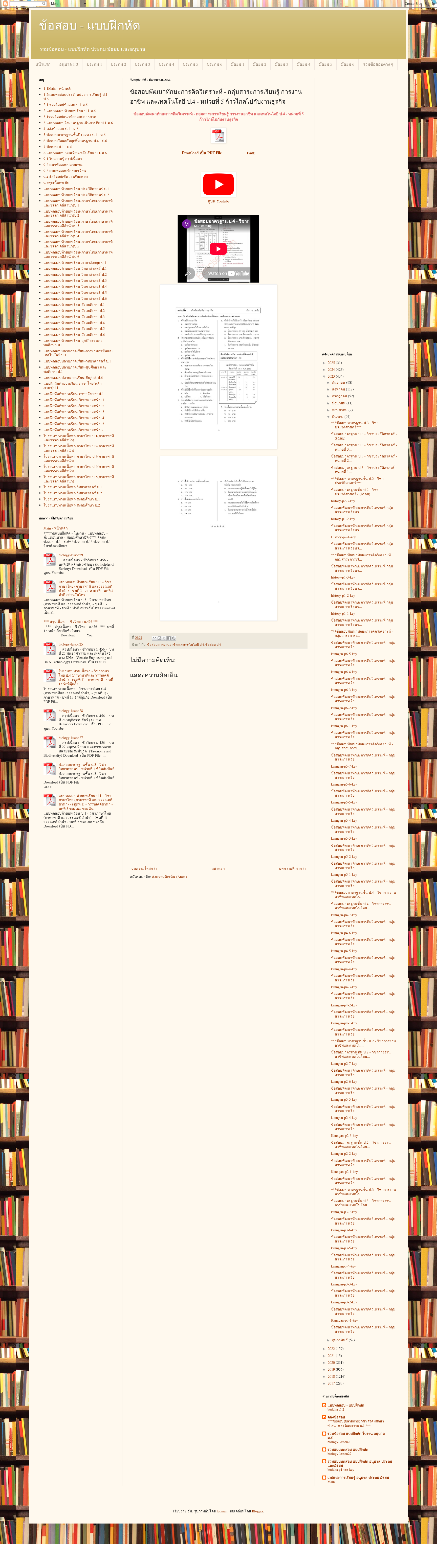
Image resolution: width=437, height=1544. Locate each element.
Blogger (257, 1511)
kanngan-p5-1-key (344, 874)
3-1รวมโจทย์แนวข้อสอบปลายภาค (69, 116)
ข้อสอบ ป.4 (213, 644)
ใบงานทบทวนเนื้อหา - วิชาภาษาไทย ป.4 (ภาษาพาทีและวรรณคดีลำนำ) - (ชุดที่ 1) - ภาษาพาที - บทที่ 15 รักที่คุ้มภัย (86, 677)
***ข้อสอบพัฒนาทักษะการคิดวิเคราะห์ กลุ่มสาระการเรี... (361, 557)
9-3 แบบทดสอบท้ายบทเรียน (64, 170)
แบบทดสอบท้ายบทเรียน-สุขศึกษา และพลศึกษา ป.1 (72, 342)
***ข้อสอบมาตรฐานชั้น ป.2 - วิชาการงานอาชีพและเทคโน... (363, 1043)
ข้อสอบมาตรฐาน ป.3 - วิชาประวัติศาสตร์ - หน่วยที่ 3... (364, 447)
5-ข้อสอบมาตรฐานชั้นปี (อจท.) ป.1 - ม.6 (74, 134)
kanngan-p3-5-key (344, 1248)
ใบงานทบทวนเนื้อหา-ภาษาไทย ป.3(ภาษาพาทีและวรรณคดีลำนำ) (78, 458)
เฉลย (250, 152)
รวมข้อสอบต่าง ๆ (378, 64)
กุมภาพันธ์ (340, 1340)
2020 (332, 1362)
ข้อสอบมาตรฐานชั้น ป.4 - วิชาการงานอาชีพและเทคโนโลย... (361, 905)
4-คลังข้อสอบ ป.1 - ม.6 (60, 128)
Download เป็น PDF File (203, 152)
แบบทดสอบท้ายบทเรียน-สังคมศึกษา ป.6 (74, 334)
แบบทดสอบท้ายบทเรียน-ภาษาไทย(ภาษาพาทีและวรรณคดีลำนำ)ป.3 (78, 223)
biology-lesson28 (71, 710)
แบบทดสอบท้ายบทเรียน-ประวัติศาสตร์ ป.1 (76, 188)
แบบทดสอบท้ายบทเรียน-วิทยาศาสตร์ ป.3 (75, 280)
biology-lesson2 (338, 1441)
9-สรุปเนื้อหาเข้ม (56, 182)
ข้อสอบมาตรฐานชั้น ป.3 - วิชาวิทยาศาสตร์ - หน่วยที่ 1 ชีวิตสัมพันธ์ (87, 766)
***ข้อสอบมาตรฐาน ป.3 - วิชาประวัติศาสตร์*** (355, 424)
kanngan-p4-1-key (344, 1023)
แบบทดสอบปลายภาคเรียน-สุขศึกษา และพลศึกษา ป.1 (75, 369)
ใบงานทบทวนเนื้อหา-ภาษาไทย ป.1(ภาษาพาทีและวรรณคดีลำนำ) (78, 438)
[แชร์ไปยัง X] (164, 638)
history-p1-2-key (343, 518)
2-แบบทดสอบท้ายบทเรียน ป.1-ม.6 (69, 110)
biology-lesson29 (71, 554)
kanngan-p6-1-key (344, 725)
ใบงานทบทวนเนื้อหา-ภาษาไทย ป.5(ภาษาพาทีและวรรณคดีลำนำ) (78, 478)
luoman (222, 1511)
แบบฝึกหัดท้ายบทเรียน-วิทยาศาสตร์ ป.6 (73, 429)
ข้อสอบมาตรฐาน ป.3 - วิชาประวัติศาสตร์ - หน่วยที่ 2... (364, 458)
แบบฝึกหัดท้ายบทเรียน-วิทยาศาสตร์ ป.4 (73, 417)
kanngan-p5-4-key (344, 820)
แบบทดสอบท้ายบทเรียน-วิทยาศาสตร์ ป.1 (75, 268)
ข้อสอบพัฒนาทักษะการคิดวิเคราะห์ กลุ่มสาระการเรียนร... (362, 509)
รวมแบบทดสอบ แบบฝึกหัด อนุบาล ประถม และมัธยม (359, 1463)
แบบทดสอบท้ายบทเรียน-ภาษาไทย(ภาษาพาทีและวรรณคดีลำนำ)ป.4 (78, 233)
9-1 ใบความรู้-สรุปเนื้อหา (62, 158)
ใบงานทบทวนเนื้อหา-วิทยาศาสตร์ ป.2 (72, 493)
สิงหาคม (339, 389)
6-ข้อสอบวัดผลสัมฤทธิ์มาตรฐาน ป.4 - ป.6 (75, 140)
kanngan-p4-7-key (344, 914)
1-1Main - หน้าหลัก (57, 88)
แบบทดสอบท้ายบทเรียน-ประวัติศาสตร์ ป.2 (76, 194)
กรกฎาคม (340, 396)
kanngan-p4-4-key (344, 968)
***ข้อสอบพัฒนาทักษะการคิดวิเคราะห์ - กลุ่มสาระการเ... (362, 633)
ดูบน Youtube (219, 200)
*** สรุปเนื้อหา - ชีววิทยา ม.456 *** (71, 621)
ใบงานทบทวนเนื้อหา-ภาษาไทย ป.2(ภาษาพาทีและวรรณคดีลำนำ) (78, 448)
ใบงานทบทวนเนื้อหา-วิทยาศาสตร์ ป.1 (72, 487)
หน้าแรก (43, 64)
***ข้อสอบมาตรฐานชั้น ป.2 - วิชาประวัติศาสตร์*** (357, 480)
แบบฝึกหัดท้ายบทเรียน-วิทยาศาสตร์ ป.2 (73, 405)
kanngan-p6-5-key (344, 653)
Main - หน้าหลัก (55, 528)
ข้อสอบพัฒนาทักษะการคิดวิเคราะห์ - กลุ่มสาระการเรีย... (363, 644)
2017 (332, 1383)
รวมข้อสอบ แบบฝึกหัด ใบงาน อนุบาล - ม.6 (357, 1435)
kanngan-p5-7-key (344, 766)
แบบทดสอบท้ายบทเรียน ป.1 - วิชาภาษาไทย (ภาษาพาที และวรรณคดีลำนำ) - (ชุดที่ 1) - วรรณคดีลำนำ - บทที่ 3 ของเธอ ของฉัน (86, 802)
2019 (332, 1369)
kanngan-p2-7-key (344, 1063)
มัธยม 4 (303, 64)
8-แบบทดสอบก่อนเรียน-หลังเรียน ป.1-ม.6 (75, 152)
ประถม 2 (118, 64)
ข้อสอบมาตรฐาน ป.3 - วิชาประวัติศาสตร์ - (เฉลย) (364, 436)
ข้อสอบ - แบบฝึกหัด (89, 25)
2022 (332, 1348)
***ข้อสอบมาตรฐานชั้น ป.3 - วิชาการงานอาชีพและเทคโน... (363, 1191)
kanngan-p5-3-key (344, 838)
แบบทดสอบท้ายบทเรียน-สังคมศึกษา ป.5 (74, 328)
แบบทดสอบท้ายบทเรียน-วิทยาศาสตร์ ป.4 (75, 286)
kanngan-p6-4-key (344, 671)
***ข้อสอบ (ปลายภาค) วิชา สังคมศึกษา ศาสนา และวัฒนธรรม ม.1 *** (355, 1423)
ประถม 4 (166, 64)
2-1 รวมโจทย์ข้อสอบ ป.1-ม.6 (65, 104)
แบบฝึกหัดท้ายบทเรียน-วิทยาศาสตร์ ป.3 (73, 411)
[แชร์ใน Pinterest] (173, 638)
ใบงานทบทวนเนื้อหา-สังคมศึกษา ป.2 (71, 505)
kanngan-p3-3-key (344, 1284)
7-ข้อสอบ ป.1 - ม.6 (57, 146)
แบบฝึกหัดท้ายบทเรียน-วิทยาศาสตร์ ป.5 (73, 423)
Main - (332, 1481)
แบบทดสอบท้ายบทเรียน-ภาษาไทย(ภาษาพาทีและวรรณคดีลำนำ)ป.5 (78, 243)
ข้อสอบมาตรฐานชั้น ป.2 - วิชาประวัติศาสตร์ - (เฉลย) (354, 491)
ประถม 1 (94, 64)
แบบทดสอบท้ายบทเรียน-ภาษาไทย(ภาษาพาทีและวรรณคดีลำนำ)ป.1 (78, 203)
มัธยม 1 (237, 64)
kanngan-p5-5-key (344, 802)
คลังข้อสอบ (336, 1417)
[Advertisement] (218, 827)
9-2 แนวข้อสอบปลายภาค (62, 164)
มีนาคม (338, 416)
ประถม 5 (190, 64)
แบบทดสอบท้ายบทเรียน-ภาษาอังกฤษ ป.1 (74, 262)
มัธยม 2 (259, 64)
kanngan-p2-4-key (344, 1117)
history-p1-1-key (343, 613)
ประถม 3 (142, 64)
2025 (332, 362)
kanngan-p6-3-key (344, 689)
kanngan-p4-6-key (344, 932)
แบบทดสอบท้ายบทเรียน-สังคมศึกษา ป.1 (74, 304)
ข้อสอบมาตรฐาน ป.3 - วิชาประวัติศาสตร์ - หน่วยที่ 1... (364, 469)
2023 (332, 376)
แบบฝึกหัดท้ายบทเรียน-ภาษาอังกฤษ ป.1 (73, 393)
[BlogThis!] (159, 638)
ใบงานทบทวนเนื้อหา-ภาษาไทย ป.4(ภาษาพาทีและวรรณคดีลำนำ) (78, 468)
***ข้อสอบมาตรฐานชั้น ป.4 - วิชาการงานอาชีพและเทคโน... (363, 894)
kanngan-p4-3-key (344, 986)
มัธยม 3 (281, 64)
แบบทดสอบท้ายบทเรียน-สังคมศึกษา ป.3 (74, 316)
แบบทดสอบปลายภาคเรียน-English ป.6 (73, 377)
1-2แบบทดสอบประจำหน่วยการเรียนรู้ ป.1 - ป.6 (76, 96)
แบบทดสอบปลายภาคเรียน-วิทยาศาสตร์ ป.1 (77, 361)
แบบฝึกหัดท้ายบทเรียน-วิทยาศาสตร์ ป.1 (73, 399)
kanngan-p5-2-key (344, 856)
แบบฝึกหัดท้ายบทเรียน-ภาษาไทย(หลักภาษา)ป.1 (72, 385)
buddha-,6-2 (335, 1409)
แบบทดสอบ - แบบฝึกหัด (345, 1405)
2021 (332, 1355)
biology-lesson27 (71, 737)
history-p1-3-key (343, 577)
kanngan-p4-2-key (344, 1005)
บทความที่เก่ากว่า (292, 868)
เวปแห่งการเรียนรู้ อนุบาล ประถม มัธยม (358, 1477)
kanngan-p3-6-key (344, 1230)
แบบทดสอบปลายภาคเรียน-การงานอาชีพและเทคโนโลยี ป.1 (78, 353)
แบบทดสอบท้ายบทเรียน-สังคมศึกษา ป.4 (74, 322)
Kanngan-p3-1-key (344, 1320)
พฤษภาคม (340, 409)
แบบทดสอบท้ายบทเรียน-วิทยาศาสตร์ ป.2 (75, 274)
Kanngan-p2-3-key (344, 1135)
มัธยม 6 (347, 64)
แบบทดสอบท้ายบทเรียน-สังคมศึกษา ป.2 (74, 310)
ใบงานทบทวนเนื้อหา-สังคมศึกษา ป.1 (71, 499)
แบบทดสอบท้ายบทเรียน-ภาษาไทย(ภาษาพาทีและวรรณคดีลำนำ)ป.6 (78, 254)
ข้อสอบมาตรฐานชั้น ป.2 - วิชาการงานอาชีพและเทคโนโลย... (361, 1054)
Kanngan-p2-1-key (344, 1171)
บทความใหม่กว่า (144, 868)
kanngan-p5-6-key (344, 784)
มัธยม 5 (325, 64)
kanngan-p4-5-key (344, 950)
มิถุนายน (339, 403)
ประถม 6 (214, 64)
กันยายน (339, 382)
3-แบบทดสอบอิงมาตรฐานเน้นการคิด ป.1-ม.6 (78, 122)
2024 (332, 369)
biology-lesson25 (71, 644)
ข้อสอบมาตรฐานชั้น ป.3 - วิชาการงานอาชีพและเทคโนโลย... (361, 1202)
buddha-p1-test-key (340, 1469)
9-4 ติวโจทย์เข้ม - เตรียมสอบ (65, 176)
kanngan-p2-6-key (344, 1081)
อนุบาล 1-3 (68, 64)
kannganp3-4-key (343, 1266)
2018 (332, 1376)
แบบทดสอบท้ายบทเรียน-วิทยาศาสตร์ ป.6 (75, 298)
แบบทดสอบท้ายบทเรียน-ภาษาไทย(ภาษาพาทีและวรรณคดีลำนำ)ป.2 (78, 213)
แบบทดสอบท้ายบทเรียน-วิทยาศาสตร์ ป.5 (75, 292)
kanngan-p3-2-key (344, 1302)
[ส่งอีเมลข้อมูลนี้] (154, 638)
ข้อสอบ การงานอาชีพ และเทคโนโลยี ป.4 (175, 644)
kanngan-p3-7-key (344, 1211)
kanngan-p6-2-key (344, 707)
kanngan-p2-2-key (344, 1153)
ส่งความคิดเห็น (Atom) (169, 876)
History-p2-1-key (343, 537)
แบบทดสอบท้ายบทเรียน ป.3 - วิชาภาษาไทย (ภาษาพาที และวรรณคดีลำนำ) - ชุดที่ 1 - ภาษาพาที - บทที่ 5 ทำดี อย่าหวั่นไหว (86, 588)
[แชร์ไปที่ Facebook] (168, 638)
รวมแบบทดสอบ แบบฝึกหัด (347, 1449)
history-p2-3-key (343, 500)
